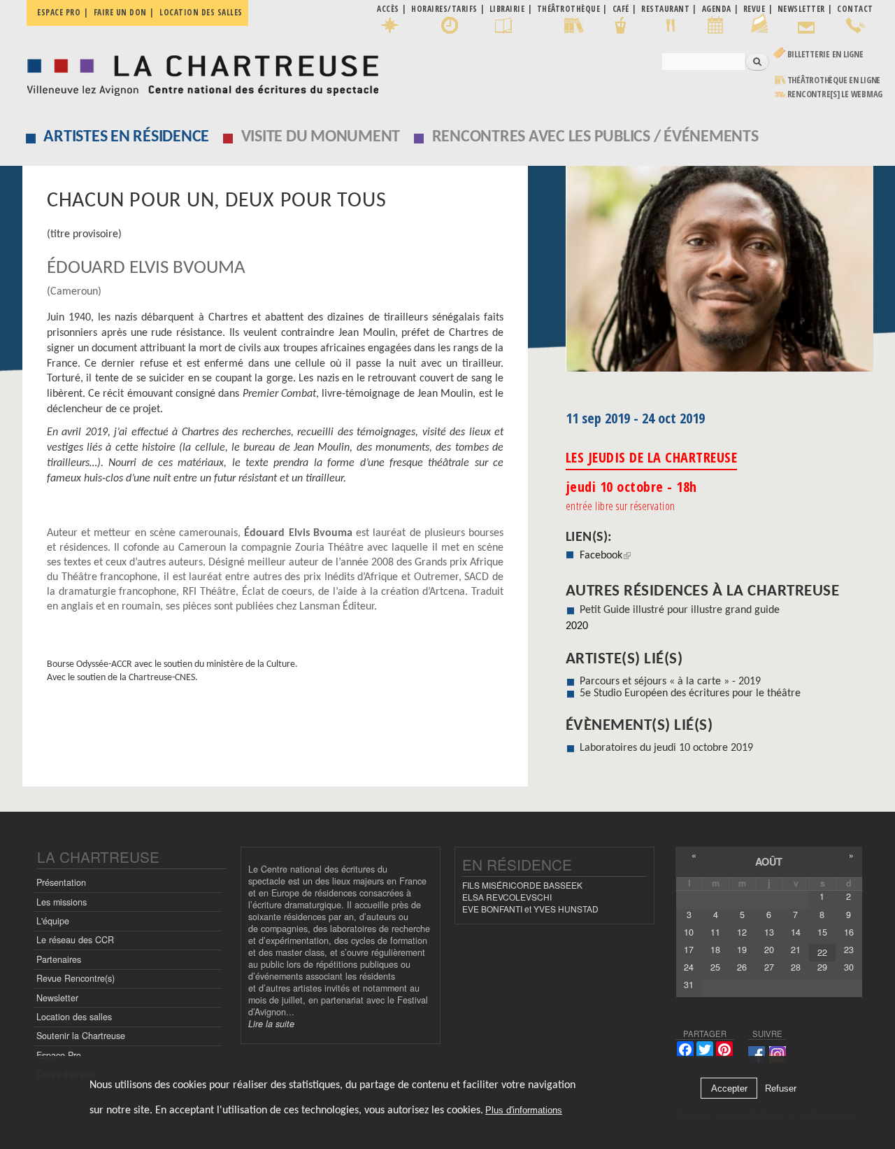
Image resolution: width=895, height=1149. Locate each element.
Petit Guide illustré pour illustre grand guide (680, 610)
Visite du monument (321, 137)
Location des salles (201, 12)
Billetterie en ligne (825, 54)
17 (689, 949)
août (768, 861)
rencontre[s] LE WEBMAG (835, 94)
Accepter (729, 1088)
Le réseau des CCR (75, 939)
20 (769, 949)
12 (742, 932)
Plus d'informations (523, 1110)
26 (742, 967)
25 (715, 967)
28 (796, 967)
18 (715, 949)
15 (822, 932)
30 (849, 967)
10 (689, 932)
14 (796, 932)
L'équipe (52, 921)
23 (849, 949)
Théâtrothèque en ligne (834, 80)
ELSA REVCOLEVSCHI (507, 897)
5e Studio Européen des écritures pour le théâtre (690, 693)
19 (742, 949)
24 (689, 967)
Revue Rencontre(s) (75, 978)
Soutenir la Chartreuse (80, 1035)
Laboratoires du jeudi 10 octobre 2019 (666, 748)
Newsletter (57, 998)
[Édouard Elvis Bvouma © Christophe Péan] (719, 273)
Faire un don (120, 12)
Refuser (780, 1088)
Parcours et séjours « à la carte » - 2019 (670, 681)
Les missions (61, 902)
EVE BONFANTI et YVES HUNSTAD (530, 909)
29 (822, 967)
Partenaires (58, 959)
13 (769, 932)
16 (849, 932)
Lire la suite (271, 1023)
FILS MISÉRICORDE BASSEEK (522, 885)
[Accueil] (199, 71)
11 (715, 932)
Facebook (605, 555)
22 (822, 952)
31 (689, 984)
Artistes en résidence (126, 137)
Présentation (61, 882)
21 (796, 949)
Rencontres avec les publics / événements (595, 137)
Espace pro (58, 12)
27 (769, 967)
